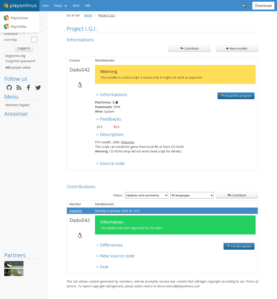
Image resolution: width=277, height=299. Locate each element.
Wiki (87, 5)
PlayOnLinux (19, 18)
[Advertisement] (23, 184)
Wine (76, 5)
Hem (45, 5)
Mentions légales (17, 105)
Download (263, 5)
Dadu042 (80, 69)
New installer (238, 48)
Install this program (238, 96)
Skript (58, 5)
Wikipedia (127, 142)
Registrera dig (15, 56)
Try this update (241, 246)
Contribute (191, 48)
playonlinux (23, 5)
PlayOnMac (19, 26)
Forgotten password (20, 61)
